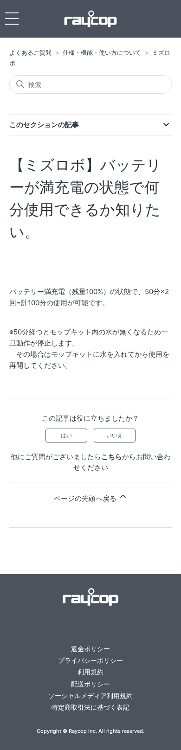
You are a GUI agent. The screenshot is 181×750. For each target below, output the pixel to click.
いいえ (114, 435)
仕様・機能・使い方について (102, 52)
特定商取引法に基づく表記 (90, 707)
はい (66, 435)
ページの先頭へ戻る (86, 498)
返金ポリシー (90, 649)
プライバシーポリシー (90, 660)
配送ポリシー (90, 684)
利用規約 (90, 672)
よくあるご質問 (30, 52)
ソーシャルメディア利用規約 (90, 695)
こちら (111, 456)
